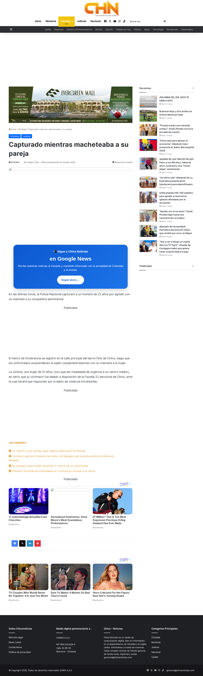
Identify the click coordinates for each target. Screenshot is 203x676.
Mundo (98, 29)
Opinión (109, 29)
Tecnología (158, 29)
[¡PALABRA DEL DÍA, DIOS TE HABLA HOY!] (148, 102)
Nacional (96, 21)
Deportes (58, 29)
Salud (147, 29)
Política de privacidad (20, 652)
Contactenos (15, 647)
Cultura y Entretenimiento (79, 29)
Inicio (38, 21)
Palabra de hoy (123, 29)
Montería (51, 21)
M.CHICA (15, 162)
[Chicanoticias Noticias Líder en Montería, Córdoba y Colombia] (101, 8)
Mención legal (16, 637)
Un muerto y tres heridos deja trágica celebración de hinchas (48, 450)
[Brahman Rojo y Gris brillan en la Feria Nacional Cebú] (148, 116)
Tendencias (172, 29)
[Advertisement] (101, 59)
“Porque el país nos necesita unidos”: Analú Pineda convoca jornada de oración (176, 128)
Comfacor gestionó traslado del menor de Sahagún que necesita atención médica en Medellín (61, 458)
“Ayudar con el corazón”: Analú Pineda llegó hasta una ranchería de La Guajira (176, 214)
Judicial (81, 21)
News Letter (15, 642)
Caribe (48, 29)
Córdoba (66, 21)
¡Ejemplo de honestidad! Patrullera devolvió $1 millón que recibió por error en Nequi (175, 229)
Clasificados (187, 29)
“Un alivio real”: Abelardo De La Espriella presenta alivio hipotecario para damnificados (176, 181)
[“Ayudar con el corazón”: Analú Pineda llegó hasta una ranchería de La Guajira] (148, 216)
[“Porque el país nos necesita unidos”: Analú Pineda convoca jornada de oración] (148, 130)
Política (137, 29)
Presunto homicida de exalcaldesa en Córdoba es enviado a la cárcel (53, 471)
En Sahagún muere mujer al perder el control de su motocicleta (49, 465)
